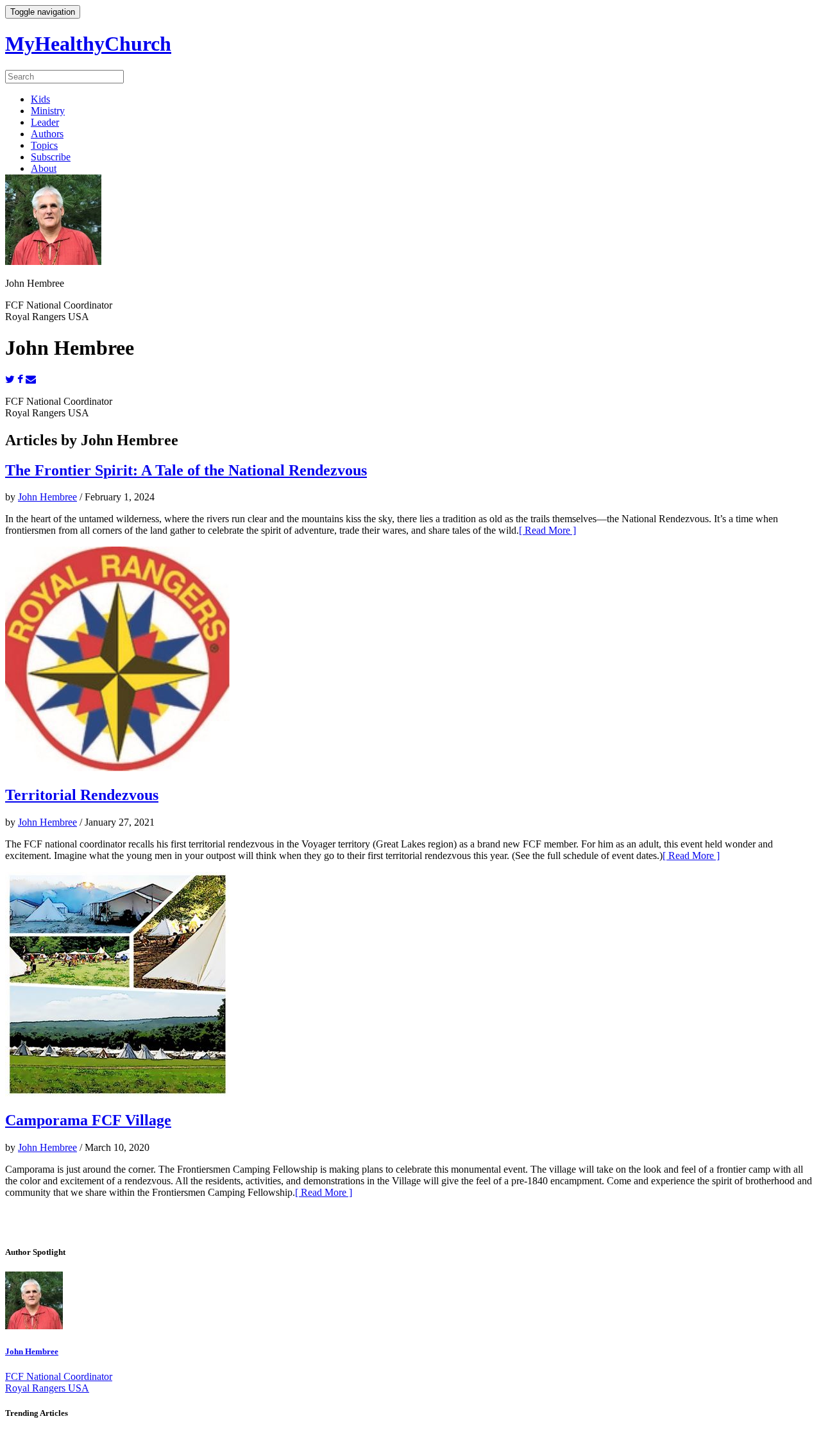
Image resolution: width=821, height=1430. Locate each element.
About (43, 168)
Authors (47, 133)
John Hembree (47, 496)
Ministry (48, 110)
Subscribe (51, 156)
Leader (45, 122)
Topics (44, 145)
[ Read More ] (547, 530)
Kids (40, 99)
